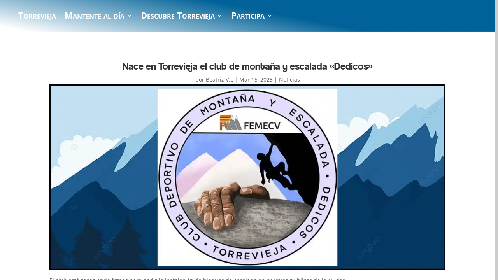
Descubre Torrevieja (178, 17)
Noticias (289, 79)
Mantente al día (94, 17)
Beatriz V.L (219, 79)
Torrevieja (37, 17)
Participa (248, 17)
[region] (249, 140)
